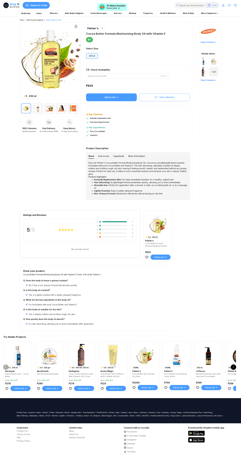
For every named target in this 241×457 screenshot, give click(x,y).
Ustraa (111, 412)
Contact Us (22, 431)
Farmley (165, 412)
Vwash (124, 412)
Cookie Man (123, 416)
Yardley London (82, 416)
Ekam (132, 416)
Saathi (62, 416)
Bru (115, 416)
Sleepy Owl (76, 412)
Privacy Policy (23, 441)
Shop (22, 20)
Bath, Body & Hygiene (35, 20)
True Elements (88, 412)
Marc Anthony (22, 416)
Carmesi (143, 412)
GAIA (138, 416)
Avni (130, 412)
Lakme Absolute (188, 416)
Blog (71, 431)
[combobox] (197, 5)
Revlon (55, 416)
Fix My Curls (22, 412)
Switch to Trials (38, 5)
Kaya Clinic (175, 416)
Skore (67, 412)
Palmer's (92, 28)
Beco (136, 412)
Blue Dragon (107, 416)
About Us (73, 434)
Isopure (31, 412)
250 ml (92, 56)
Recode (59, 412)
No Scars (218, 416)
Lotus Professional (205, 416)
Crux (158, 412)
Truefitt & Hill (101, 412)
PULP (48, 416)
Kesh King (208, 412)
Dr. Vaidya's (95, 416)
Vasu (118, 412)
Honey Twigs (176, 412)
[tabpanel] (137, 178)
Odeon (45, 412)
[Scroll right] (233, 367)
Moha (41, 416)
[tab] (91, 156)
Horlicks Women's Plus (160, 416)
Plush (52, 412)
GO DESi (145, 416)
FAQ (19, 437)
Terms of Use (23, 434)
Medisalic (34, 416)
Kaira (39, 412)
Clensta (152, 412)
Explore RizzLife (77, 437)
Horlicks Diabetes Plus (192, 412)
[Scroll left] (6, 367)
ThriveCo (70, 416)
